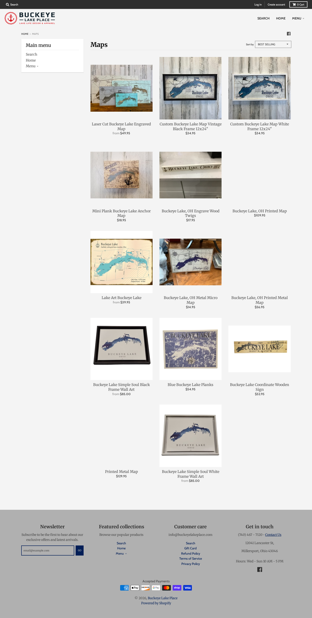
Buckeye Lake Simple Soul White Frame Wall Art (190, 474)
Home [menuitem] (281, 18)
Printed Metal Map (121, 471)
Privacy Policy (190, 564)
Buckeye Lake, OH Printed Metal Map (259, 300)
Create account (276, 4)
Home (24, 33)
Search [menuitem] (263, 18)
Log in (258, 4)
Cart (300, 4)
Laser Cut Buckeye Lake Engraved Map (121, 126)
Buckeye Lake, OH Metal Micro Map (190, 300)
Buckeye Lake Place (162, 598)
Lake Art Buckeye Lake (121, 297)
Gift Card (190, 548)
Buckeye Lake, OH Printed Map (260, 211)
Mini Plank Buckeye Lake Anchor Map (121, 213)
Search (31, 54)
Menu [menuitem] (296, 18)
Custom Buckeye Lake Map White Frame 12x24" (259, 126)
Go (79, 550)
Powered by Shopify (156, 603)
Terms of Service (190, 558)
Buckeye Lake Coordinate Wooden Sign (259, 387)
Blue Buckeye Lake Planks (190, 384)
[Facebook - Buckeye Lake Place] (289, 34)
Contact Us (273, 535)
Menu (30, 66)
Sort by (250, 44)
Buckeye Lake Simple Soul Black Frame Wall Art (121, 387)
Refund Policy (190, 553)
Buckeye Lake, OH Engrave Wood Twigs (190, 213)
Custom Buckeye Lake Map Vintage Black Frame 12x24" (191, 126)
